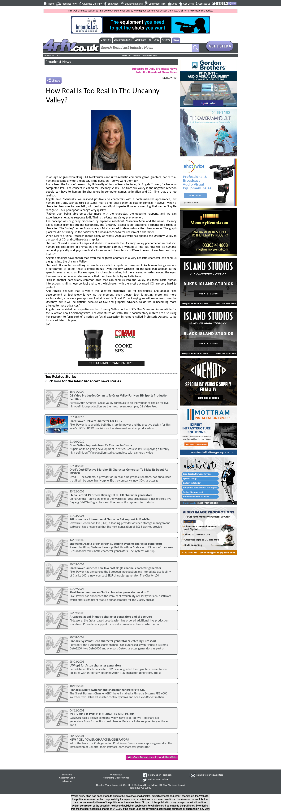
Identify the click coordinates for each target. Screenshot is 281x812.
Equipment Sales (134, 3)
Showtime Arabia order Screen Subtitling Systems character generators (116, 543)
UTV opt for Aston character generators (95, 665)
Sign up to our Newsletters (210, 775)
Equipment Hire (157, 3)
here (186, 10)
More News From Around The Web (153, 757)
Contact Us (204, 3)
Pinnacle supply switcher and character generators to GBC (107, 690)
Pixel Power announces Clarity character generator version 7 (109, 592)
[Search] (195, 48)
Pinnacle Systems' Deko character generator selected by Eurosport (113, 641)
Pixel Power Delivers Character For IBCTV (96, 421)
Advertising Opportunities (116, 778)
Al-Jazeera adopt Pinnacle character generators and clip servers (111, 616)
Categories (67, 781)
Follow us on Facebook (159, 775)
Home (51, 3)
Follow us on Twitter (158, 779)
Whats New (116, 775)
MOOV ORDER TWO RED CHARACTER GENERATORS (102, 714)
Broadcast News (68, 3)
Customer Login (67, 778)
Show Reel (113, 3)
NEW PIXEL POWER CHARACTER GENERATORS (99, 739)
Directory (106, 39)
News (176, 39)
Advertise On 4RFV (92, 3)
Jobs (174, 3)
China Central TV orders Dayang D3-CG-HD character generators (111, 495)
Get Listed (188, 3)
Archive (166, 39)
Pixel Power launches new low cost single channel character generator (115, 568)
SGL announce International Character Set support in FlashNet (110, 519)
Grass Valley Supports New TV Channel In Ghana (101, 445)
